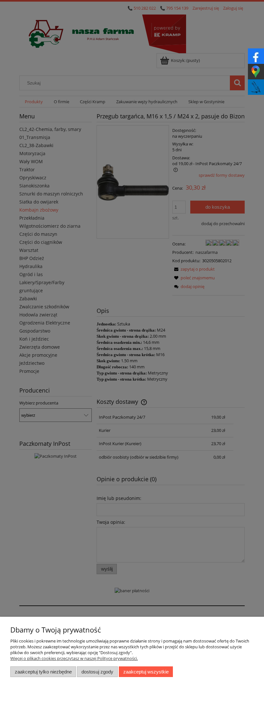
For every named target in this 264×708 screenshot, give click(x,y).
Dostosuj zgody (97, 671)
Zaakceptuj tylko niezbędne (43, 671)
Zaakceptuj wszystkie (146, 671)
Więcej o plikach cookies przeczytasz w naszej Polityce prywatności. (74, 658)
